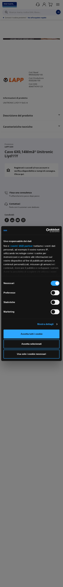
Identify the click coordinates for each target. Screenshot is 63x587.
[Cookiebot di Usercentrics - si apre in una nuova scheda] (46, 230)
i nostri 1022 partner (21, 246)
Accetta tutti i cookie (32, 334)
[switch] (55, 292)
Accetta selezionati (31, 344)
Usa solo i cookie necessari (31, 354)
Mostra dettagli (45, 324)
